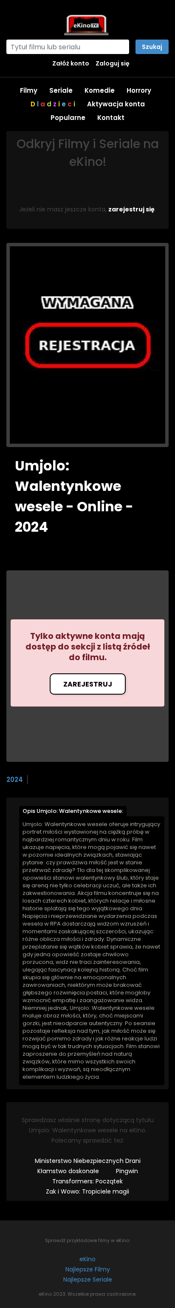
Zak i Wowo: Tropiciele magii (87, 1191)
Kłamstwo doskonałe (68, 1171)
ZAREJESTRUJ (87, 684)
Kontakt (110, 117)
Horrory (139, 90)
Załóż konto (70, 63)
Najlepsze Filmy (87, 1269)
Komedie (100, 90)
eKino (87, 1259)
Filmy (28, 90)
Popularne (68, 117)
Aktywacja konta (116, 104)
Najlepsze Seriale (87, 1279)
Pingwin (127, 1171)
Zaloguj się (113, 63)
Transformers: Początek (87, 1181)
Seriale (61, 90)
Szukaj (152, 47)
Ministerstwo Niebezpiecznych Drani (88, 1161)
